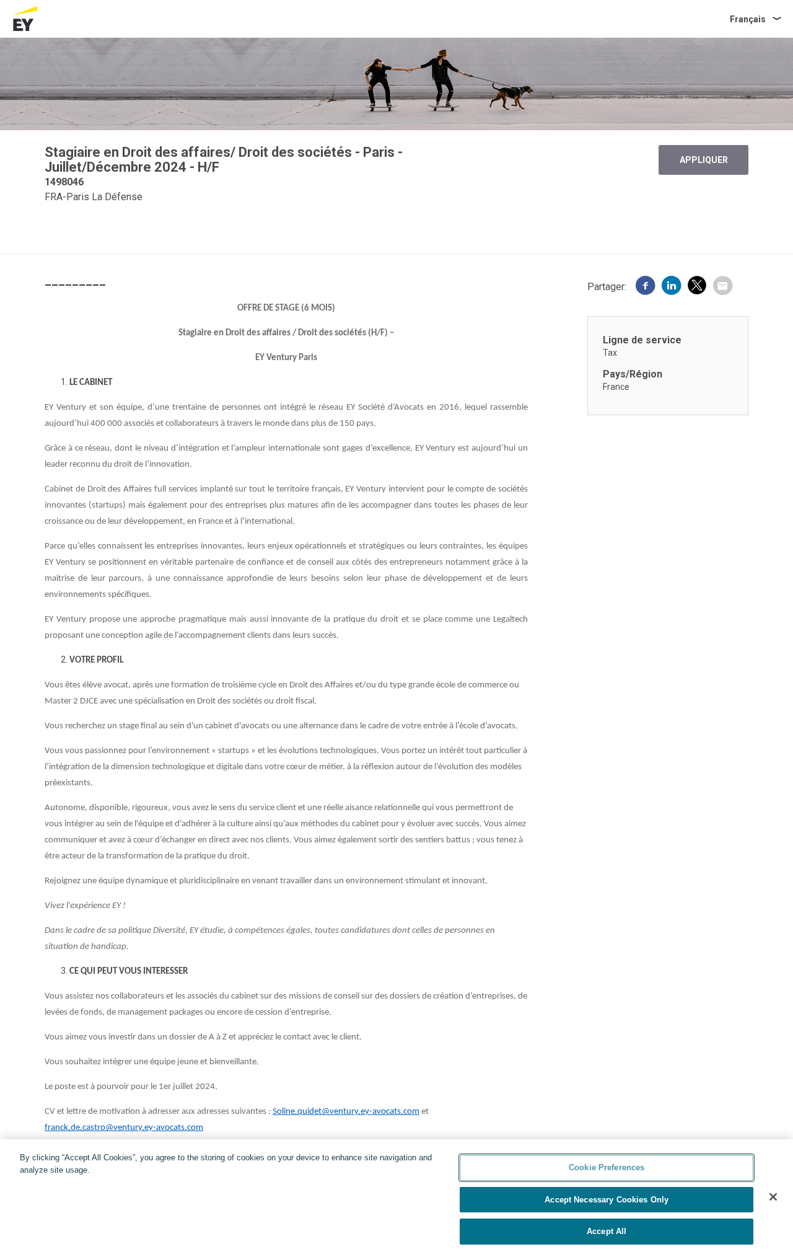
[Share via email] (722, 287)
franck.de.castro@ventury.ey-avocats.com (124, 1127)
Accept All (606, 1231)
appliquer (704, 160)
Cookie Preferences (606, 1167)
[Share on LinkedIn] (672, 287)
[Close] (773, 1197)
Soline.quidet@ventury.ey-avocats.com (346, 1111)
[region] (396, 1198)
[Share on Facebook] (646, 287)
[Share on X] (697, 287)
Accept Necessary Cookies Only (606, 1199)
